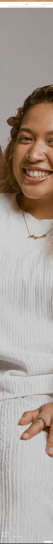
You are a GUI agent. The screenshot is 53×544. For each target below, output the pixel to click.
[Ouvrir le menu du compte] (49, 4)
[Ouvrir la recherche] (47, 4)
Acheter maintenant (47, 541)
